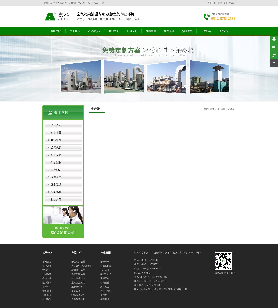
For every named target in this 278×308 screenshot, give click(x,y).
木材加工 (104, 295)
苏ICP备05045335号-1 (190, 252)
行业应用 (132, 31)
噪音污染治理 (78, 274)
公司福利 (56, 192)
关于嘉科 (75, 31)
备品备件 (75, 291)
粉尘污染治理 (78, 261)
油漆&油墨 (105, 266)
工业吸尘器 (77, 287)
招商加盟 (187, 31)
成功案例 (151, 31)
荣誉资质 (56, 177)
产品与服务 (94, 31)
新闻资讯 (169, 31)
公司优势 (56, 147)
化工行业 (104, 270)
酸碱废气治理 (78, 270)
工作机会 (206, 31)
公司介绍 (56, 125)
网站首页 (56, 31)
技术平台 (56, 140)
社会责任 (56, 199)
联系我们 (232, 3)
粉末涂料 (104, 261)
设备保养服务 (78, 299)
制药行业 (104, 282)
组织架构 (56, 162)
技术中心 (114, 31)
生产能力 (56, 169)
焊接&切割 (105, 291)
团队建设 (56, 184)
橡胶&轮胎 (105, 274)
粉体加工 (104, 287)
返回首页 (211, 3)
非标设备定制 (78, 295)
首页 (214, 109)
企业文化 (56, 155)
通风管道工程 (78, 282)
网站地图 (221, 3)
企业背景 (56, 132)
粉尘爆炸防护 (78, 278)
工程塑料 (104, 278)
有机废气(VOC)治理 (81, 266)
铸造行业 (104, 299)
